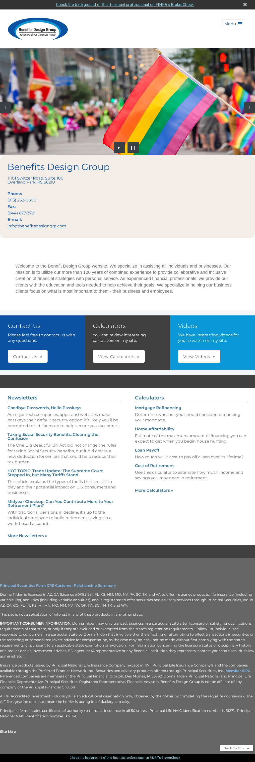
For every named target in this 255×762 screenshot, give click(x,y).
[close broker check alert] (245, 4)
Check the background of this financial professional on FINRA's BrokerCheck (125, 4)
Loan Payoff (147, 450)
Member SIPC (238, 670)
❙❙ (133, 147)
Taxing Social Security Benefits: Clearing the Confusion (52, 436)
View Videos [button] (196, 356)
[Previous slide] (5, 107)
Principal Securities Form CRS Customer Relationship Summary (58, 585)
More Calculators (154, 490)
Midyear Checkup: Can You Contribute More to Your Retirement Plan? (60, 503)
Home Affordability (154, 429)
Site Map (8, 731)
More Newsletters (27, 535)
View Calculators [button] (116, 356)
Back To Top (234, 748)
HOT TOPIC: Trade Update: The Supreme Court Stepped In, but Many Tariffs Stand (55, 473)
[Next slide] (249, 107)
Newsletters (22, 398)
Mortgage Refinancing (158, 407)
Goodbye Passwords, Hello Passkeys (44, 407)
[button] (233, 23)
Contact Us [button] (25, 356)
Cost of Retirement (154, 465)
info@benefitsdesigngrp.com (36, 226)
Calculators (149, 398)
